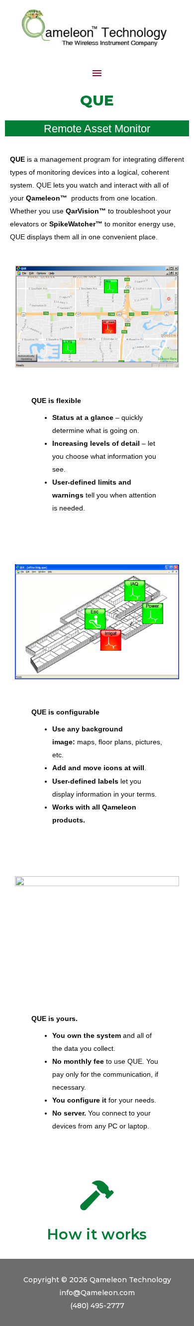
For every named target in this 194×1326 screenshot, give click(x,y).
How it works (97, 1234)
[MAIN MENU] (97, 73)
